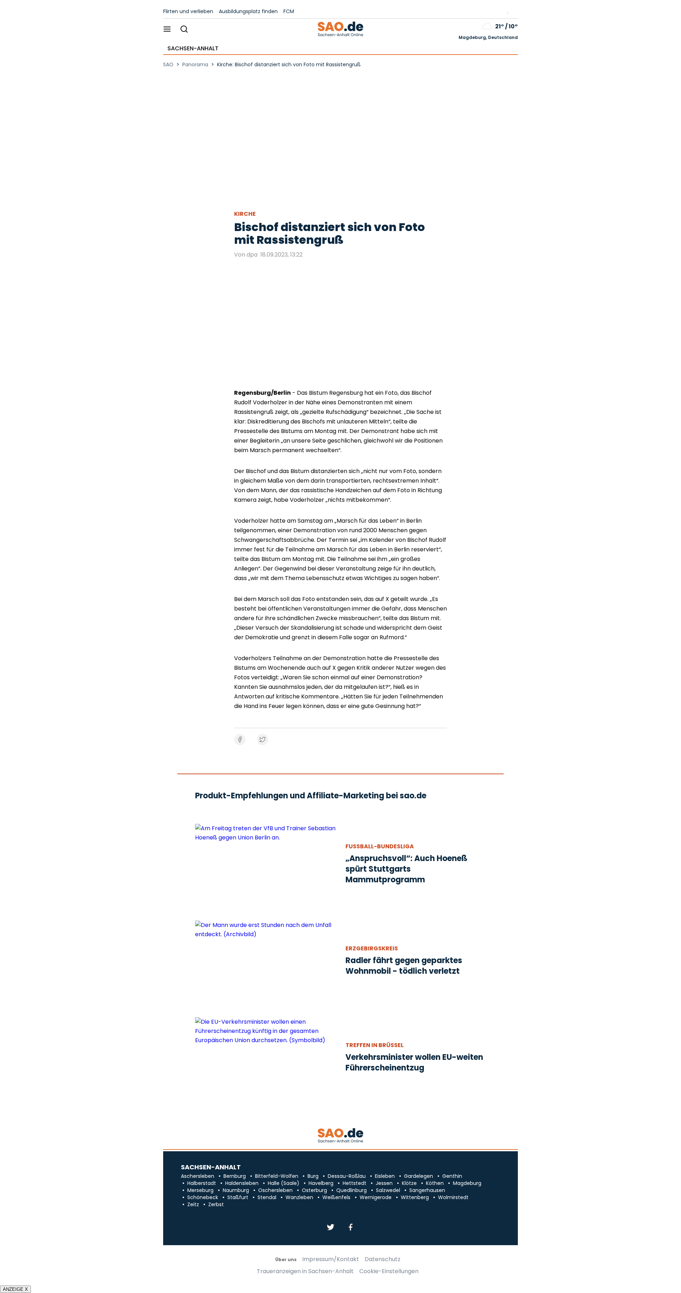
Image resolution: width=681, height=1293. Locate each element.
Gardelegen (418, 1176)
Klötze (409, 1183)
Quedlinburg (351, 1190)
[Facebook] (350, 1227)
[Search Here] (184, 29)
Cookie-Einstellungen (389, 1271)
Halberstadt (201, 1183)
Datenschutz (382, 1259)
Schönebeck (202, 1197)
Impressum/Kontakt (330, 1259)
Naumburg (236, 1190)
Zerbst (216, 1204)
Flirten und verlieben (188, 11)
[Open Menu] (167, 29)
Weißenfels (336, 1197)
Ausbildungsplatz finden (248, 11)
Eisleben (385, 1176)
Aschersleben (197, 1176)
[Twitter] (330, 1227)
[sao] (340, 1135)
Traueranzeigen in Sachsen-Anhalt (305, 1271)
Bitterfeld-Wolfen (276, 1176)
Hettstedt (354, 1183)
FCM (288, 11)
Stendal (267, 1197)
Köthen (435, 1183)
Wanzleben (299, 1197)
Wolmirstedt (453, 1197)
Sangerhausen (427, 1190)
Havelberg (321, 1183)
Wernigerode (376, 1197)
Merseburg (200, 1190)
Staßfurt (237, 1197)
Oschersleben (275, 1190)
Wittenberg (415, 1197)
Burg (313, 1176)
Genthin (452, 1176)
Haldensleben (242, 1183)
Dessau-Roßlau (347, 1176)
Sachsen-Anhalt (192, 48)
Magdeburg (467, 1183)
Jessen (384, 1183)
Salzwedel (388, 1190)
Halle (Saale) (283, 1183)
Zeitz (193, 1204)
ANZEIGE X (15, 1289)
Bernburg (234, 1176)
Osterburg (314, 1190)
